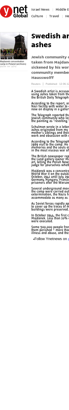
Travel (54, 16)
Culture (37, 16)
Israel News (40, 9)
